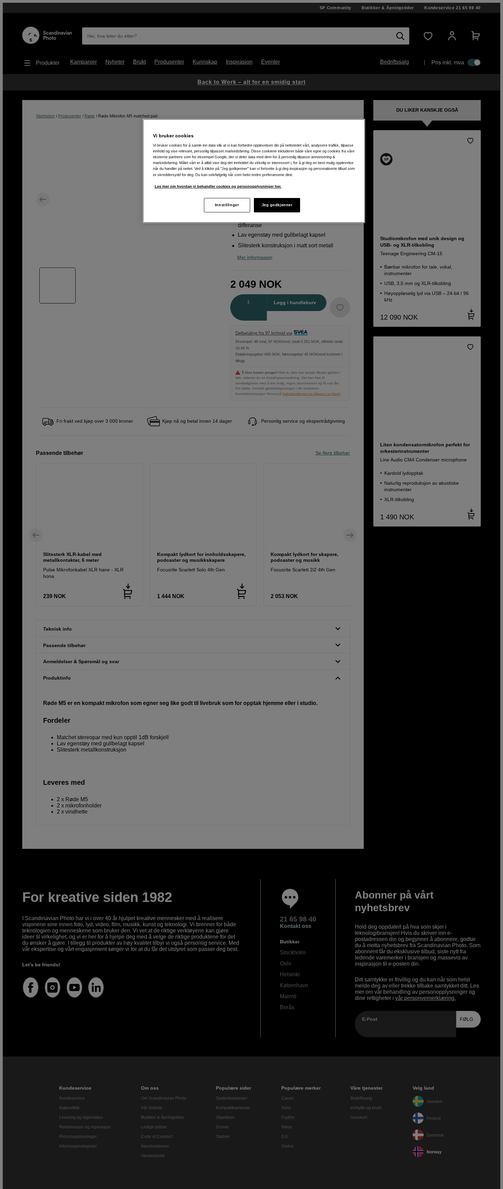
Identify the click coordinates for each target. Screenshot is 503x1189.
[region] (254, 171)
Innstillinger (227, 205)
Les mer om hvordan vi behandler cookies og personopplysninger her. (218, 186)
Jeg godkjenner (277, 205)
